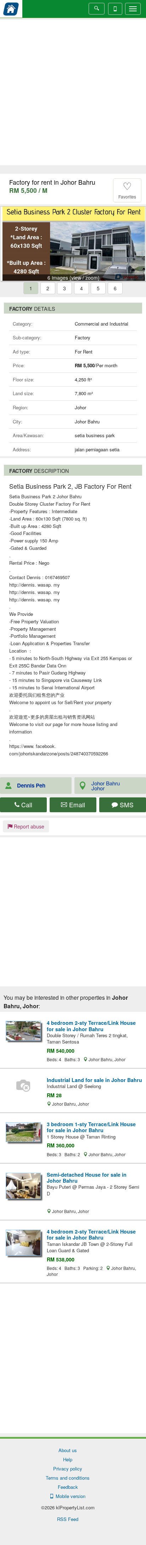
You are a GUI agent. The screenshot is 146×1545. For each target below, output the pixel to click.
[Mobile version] (115, 9)
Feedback (68, 1487)
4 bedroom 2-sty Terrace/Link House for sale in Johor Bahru (91, 1025)
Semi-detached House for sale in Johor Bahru (87, 1177)
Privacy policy (67, 1468)
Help (67, 1459)
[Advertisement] (73, 92)
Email (76, 804)
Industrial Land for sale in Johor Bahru (94, 1079)
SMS (126, 804)
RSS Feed (67, 1519)
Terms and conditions (68, 1477)
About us (67, 1450)
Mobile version (69, 1496)
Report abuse (28, 826)
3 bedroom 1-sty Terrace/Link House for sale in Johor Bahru (91, 1127)
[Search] (97, 8)
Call (25, 804)
